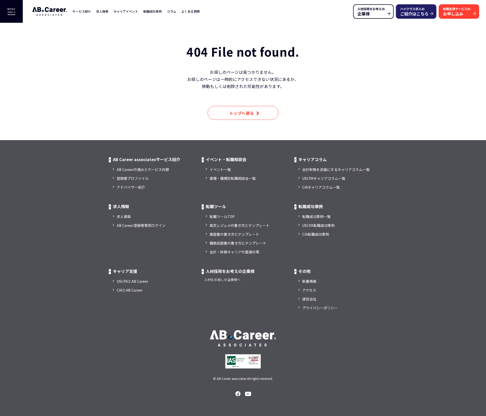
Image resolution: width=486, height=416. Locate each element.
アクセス (309, 290)
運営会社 (309, 298)
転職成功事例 (152, 11)
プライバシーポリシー (320, 307)
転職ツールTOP (222, 216)
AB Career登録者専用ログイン (141, 225)
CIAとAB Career (130, 290)
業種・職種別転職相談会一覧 (233, 178)
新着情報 (309, 281)
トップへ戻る (241, 113)
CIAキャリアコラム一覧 (321, 187)
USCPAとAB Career (132, 281)
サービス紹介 (81, 11)
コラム (171, 11)
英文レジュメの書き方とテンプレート (240, 225)
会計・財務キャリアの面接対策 (234, 251)
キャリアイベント (126, 11)
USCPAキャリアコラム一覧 (323, 178)
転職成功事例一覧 (316, 216)
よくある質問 (190, 11)
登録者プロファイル (133, 178)
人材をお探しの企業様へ (222, 279)
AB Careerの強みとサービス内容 (143, 169)
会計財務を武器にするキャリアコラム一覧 (336, 169)
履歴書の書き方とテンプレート (234, 234)
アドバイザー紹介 (131, 187)
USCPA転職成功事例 (318, 225)
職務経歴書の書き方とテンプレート (238, 243)
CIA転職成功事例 (315, 234)
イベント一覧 (220, 169)
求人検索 (102, 11)
